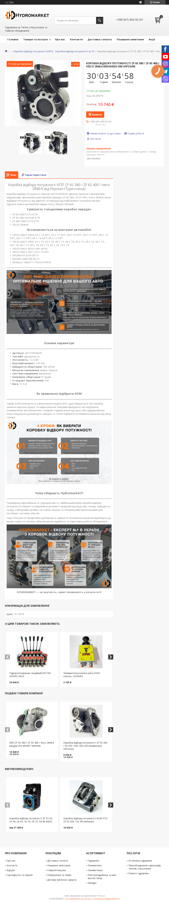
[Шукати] (99, 20)
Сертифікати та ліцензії (20, 875)
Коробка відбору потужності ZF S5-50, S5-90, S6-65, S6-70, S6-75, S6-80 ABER (31, 820)
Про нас (60, 39)
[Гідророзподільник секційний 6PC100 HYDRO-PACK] (32, 651)
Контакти (76, 39)
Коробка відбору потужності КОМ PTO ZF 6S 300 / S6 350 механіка (85, 820)
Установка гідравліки (140, 860)
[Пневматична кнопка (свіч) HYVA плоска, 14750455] (86, 651)
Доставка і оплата (100, 39)
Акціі (152, 39)
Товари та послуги (35, 39)
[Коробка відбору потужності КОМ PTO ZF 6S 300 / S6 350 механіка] (86, 797)
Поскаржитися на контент (78, 898)
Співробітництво (56, 870)
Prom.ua (101, 895)
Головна (12, 39)
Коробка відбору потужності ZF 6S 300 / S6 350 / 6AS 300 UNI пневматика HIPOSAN (85, 745)
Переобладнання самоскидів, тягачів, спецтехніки (144, 867)
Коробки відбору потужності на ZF (75, 51)
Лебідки (92, 882)
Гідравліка (93, 860)
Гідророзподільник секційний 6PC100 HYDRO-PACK (30, 675)
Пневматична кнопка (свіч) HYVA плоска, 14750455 (81, 675)
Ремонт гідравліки (138, 873)
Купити (97, 114)
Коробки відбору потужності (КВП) (33, 51)
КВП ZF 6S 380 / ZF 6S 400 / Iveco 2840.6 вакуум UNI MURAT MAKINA (31, 744)
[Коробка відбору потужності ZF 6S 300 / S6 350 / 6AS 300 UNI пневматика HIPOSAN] (86, 721)
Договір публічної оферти (61, 879)
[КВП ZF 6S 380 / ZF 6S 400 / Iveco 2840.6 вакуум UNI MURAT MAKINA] (32, 721)
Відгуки (11, 870)
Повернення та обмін (59, 875)
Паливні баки (95, 870)
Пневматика (94, 865)
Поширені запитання (130, 39)
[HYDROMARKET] (27, 15)
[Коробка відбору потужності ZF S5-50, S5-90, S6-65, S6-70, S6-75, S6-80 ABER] (32, 797)
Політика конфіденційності (106, 898)
